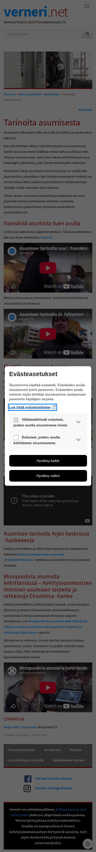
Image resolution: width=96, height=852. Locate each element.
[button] (78, 423)
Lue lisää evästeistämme (29, 407)
